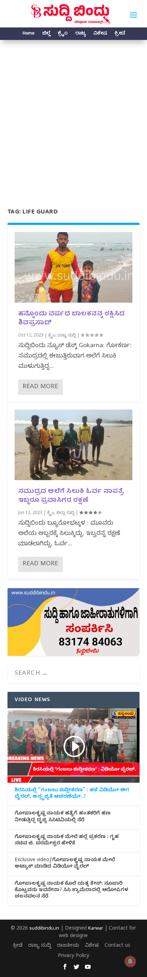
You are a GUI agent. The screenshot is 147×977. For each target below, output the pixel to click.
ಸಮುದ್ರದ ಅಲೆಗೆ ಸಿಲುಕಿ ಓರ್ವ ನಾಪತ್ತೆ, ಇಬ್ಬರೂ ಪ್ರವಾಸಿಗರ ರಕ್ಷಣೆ (71, 496)
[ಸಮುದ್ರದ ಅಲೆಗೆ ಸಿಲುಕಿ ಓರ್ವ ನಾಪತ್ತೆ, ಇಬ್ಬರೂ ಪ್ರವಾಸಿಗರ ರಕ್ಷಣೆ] (74, 445)
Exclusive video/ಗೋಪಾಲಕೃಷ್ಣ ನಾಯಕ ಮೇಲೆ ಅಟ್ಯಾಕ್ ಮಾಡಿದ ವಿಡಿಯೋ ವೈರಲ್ (65, 864)
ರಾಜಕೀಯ (68, 946)
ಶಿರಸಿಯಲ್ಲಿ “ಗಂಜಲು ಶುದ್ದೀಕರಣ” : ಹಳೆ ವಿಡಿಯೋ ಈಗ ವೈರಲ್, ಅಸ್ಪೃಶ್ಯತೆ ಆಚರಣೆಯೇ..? (72, 794)
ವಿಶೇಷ (100, 34)
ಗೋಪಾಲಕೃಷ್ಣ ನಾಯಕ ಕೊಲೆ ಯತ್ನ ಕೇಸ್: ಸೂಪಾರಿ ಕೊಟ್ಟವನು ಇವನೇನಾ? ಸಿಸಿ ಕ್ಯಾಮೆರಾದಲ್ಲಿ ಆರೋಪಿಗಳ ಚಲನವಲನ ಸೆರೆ (71, 890)
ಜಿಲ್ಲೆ (46, 34)
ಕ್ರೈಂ (62, 34)
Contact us (117, 946)
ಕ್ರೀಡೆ (120, 34)
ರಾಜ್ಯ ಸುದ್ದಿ (66, 336)
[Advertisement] (73, 116)
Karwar (95, 929)
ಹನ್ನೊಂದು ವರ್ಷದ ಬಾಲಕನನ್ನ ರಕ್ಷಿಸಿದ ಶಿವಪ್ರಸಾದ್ (71, 319)
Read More (40, 387)
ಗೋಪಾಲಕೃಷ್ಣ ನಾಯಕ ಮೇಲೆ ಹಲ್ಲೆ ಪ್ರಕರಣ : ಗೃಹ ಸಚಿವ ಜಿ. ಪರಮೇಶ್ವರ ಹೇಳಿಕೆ (67, 840)
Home (28, 34)
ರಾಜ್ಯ (80, 34)
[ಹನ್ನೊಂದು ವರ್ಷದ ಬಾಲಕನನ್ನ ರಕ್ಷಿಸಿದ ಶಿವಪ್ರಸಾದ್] (74, 267)
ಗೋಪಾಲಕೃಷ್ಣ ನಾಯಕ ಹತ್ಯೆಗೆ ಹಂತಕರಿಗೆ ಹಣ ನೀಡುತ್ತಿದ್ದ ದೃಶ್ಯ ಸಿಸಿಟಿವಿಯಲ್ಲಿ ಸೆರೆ (63, 817)
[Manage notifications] (130, 961)
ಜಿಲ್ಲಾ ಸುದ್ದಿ (65, 513)
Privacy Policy (73, 956)
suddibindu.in (44, 929)
